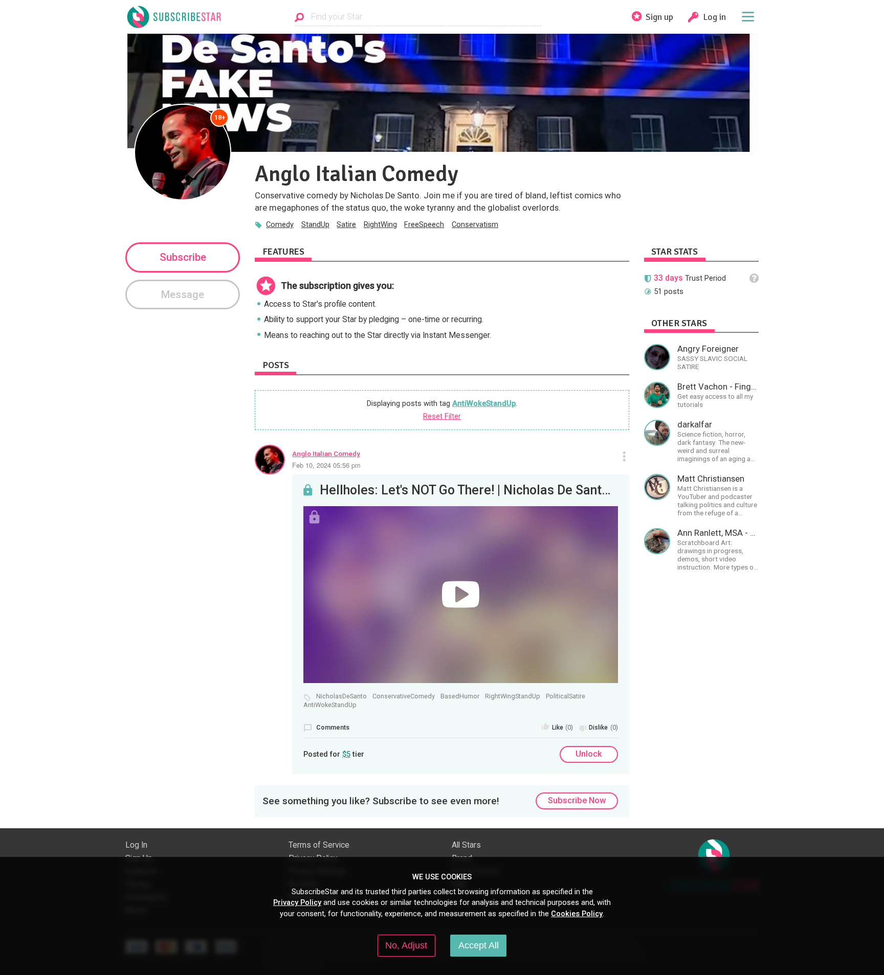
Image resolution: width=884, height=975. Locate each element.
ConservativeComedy (403, 696)
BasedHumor (459, 696)
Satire (346, 224)
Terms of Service (319, 845)
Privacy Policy (297, 902)
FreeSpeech (424, 224)
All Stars (466, 845)
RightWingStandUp (512, 696)
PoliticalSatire (565, 696)
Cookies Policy (577, 913)
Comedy (280, 224)
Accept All (478, 945)
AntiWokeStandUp (484, 403)
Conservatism (475, 224)
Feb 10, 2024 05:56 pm (326, 465)
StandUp (315, 224)
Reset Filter (442, 416)
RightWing (380, 224)
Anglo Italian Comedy (326, 453)
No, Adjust (406, 945)
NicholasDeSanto (341, 696)
